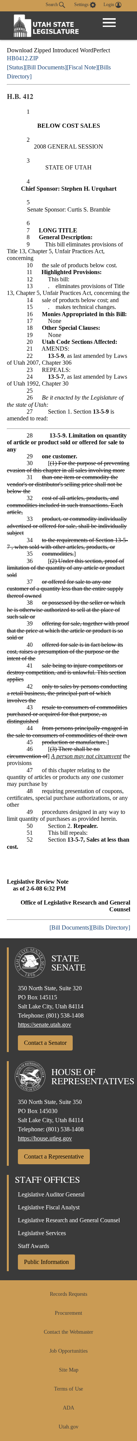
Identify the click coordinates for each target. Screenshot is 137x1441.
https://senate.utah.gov (44, 1024)
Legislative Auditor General (51, 1194)
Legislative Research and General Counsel (69, 1220)
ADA (68, 1408)
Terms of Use (68, 1389)
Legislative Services (42, 1233)
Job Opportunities (68, 1351)
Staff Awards (33, 1246)
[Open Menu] (109, 22)
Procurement (68, 1313)
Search (52, 4)
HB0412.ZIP (22, 58)
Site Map (68, 1370)
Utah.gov (68, 1427)
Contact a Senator (45, 1043)
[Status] (16, 67)
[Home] (46, 25)
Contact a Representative (54, 1156)
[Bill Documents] (46, 67)
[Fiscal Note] (82, 67)
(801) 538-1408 (65, 1015)
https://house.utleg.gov (45, 1138)
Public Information (46, 1262)
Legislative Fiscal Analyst (49, 1207)
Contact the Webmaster (68, 1332)
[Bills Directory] (110, 927)
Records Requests (68, 1294)
